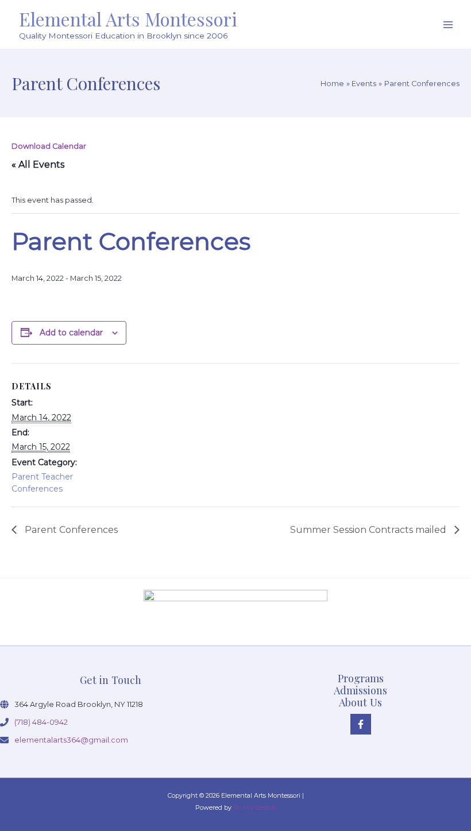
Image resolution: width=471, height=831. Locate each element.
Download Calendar (48, 146)
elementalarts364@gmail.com (71, 740)
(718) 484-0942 (41, 722)
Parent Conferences (70, 529)
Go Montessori (254, 807)
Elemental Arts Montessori (128, 18)
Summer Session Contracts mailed (369, 529)
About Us (360, 702)
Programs (361, 678)
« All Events (37, 164)
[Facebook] (360, 724)
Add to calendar (71, 332)
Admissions (360, 690)
